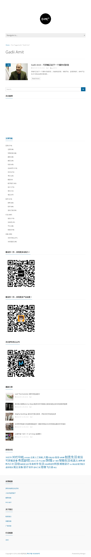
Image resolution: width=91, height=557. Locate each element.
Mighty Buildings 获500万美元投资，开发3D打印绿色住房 (35, 414)
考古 (9, 176)
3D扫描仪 (11, 242)
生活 (9, 172)
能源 (9, 180)
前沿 (80, 457)
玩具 (9, 164)
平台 (9, 226)
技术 (7, 199)
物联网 (22, 464)
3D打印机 (11, 238)
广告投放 (8, 526)
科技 (56, 464)
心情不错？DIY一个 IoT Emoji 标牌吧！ (28, 434)
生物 (46, 464)
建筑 (9, 157)
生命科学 (11, 168)
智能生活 (64, 460)
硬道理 (51, 464)
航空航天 (11, 183)
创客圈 (62, 457)
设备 (7, 234)
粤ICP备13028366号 (33, 554)
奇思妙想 (24, 460)
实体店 (10, 222)
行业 (7, 215)
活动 (17, 464)
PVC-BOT (8, 502)
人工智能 (39, 457)
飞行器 (49, 467)
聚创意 (74, 464)
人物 (8, 65)
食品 (9, 195)
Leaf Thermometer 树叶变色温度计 (27, 394)
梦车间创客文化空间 (12, 488)
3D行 (7, 540)
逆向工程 (11, 210)
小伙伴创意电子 (11, 493)
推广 (54, 461)
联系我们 (8, 516)
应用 (7, 146)
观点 (15, 467)
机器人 (74, 460)
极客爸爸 (8, 498)
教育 (9, 161)
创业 (9, 218)
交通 (9, 149)
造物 (43, 467)
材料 (9, 203)
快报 (9, 230)
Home (8, 45)
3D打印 (9, 457)
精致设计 (64, 463)
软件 (9, 207)
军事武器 (11, 153)
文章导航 (9, 138)
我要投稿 (8, 521)
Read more (35, 78)
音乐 (9, 191)
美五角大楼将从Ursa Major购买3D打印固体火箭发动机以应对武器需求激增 (41, 404)
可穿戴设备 (12, 460)
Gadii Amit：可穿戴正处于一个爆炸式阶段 (50, 65)
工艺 (37, 461)
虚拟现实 (9, 467)
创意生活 (71, 457)
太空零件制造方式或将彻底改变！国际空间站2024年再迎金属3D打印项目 (40, 424)
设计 (9, 187)
